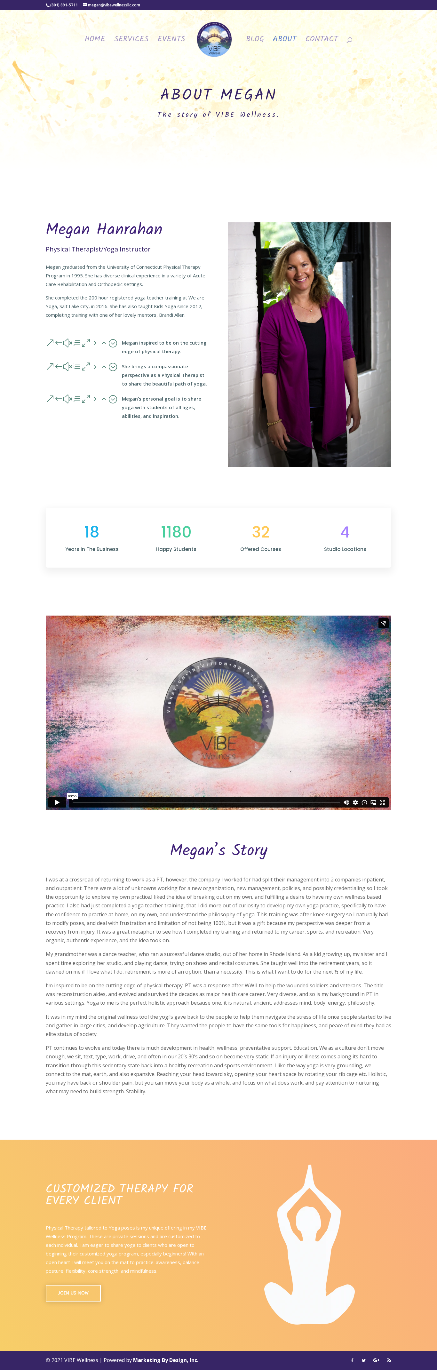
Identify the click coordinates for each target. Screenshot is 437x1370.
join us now (73, 1293)
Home (94, 41)
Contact (321, 41)
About (284, 41)
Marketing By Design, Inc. (165, 1360)
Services (131, 41)
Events (171, 41)
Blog (255, 41)
